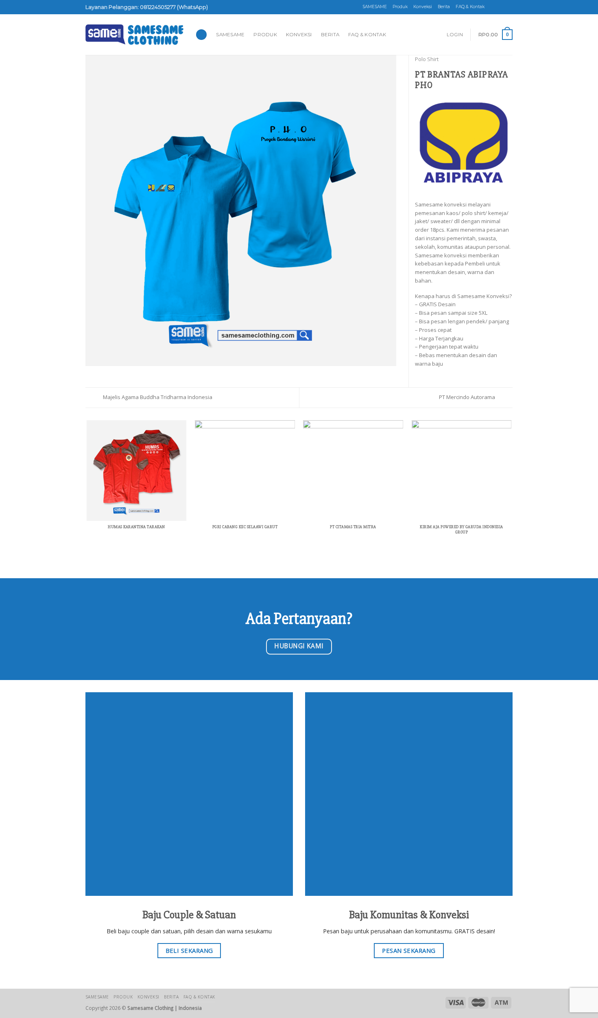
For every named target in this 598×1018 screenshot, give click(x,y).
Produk (400, 6)
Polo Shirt (427, 59)
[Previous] (87, 486)
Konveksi (422, 6)
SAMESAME (374, 6)
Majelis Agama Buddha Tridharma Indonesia (157, 397)
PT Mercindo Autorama (467, 397)
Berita (444, 6)
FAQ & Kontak (470, 6)
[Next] (511, 486)
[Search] (201, 34)
